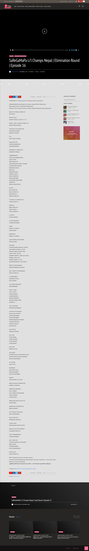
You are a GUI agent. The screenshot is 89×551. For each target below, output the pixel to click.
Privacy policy (64, 1)
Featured (11, 56)
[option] (9, 84)
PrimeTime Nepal (15, 71)
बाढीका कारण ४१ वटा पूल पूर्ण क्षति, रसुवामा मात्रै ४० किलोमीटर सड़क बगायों (42, 537)
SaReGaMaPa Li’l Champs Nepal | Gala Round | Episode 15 (31, 500)
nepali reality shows (19, 468)
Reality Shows (47, 6)
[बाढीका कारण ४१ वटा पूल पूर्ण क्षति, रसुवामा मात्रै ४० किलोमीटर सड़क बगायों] (27, 84)
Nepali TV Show (39, 6)
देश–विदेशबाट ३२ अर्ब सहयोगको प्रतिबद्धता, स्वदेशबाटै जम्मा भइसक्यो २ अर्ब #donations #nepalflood (20, 537)
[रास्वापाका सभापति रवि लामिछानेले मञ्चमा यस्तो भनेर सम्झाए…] (80, 84)
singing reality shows (30, 468)
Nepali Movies (20, 6)
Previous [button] (1, 84)
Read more (73, 504)
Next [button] (88, 84)
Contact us (71, 1)
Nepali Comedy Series (30, 6)
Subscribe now (18, 1)
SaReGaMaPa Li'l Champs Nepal (20, 56)
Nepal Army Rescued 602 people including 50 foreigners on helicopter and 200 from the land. (67, 537)
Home (15, 6)
